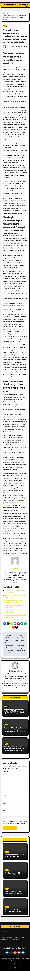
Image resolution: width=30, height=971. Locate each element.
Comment (6, 772)
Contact (10, 964)
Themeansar (15, 961)
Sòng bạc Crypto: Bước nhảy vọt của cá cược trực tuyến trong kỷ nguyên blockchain (20, 643)
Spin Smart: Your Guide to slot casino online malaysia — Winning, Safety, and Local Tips (15, 875)
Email (5, 803)
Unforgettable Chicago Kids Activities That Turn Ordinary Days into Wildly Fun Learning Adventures (15, 857)
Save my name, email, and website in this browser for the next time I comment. (15, 822)
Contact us (5, 932)
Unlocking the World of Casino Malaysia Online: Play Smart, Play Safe (14, 748)
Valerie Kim (12, 46)
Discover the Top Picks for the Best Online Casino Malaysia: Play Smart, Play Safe (14, 912)
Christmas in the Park (14, 4)
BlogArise (24, 958)
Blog (4, 26)
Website (5, 811)
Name (5, 795)
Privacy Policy (18, 964)
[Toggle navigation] (2, 5)
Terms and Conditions (15, 968)
